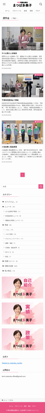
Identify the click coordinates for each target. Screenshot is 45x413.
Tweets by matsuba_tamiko (12, 363)
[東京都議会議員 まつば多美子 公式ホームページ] (22, 4)
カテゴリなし (11, 202)
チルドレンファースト (14, 238)
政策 (25, 406)
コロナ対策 (10, 234)
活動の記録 (11, 266)
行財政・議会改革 (12, 247)
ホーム (11, 406)
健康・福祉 (10, 243)
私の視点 (10, 271)
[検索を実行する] (40, 186)
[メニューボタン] (4, 4)
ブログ (34, 406)
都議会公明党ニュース (14, 220)
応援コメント (11, 261)
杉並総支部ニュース (13, 216)
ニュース (10, 206)
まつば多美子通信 (12, 211)
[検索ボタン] (41, 4)
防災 (8, 256)
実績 (8, 225)
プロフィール (18, 406)
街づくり (9, 252)
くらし (9, 230)
